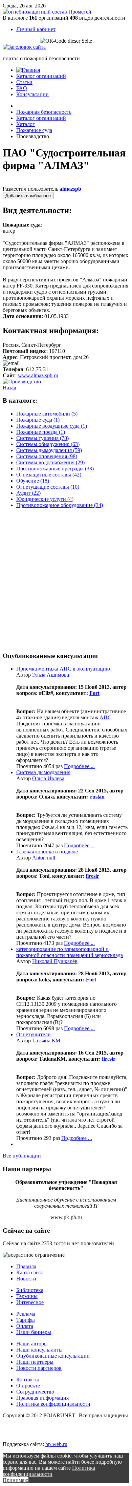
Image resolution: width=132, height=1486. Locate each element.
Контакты (27, 1379)
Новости (26, 1278)
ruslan (97, 797)
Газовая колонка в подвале (47, 851)
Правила (26, 1266)
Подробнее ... (79, 766)
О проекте (28, 1385)
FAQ (21, 88)
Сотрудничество (35, 1392)
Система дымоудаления (43, 772)
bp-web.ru (56, 1444)
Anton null (43, 858)
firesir (92, 876)
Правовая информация (42, 1398)
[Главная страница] (28, 70)
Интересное (30, 1302)
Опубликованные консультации (53, 1356)
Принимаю (15, 1480)
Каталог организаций (41, 76)
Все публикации (22, 1156)
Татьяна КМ (46, 1040)
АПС (105, 717)
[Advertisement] (66, 580)
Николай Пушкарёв (55, 961)
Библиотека (29, 1290)
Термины (27, 1296)
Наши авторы (32, 1343)
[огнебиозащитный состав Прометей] (47, 12)
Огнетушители (33, 1034)
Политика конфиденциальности (53, 1404)
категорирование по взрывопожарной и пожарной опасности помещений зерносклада (69, 952)
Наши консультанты (39, 1350)
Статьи (24, 82)
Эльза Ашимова (50, 675)
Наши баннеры (33, 1332)
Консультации (32, 94)
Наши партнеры (34, 1362)
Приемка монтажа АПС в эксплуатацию (63, 669)
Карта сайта (30, 1272)
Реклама (25, 1314)
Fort (94, 693)
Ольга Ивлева (48, 778)
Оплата (24, 1326)
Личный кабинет (36, 29)
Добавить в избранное (28, 195)
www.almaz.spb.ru (38, 375)
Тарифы (25, 1320)
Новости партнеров (39, 1368)
